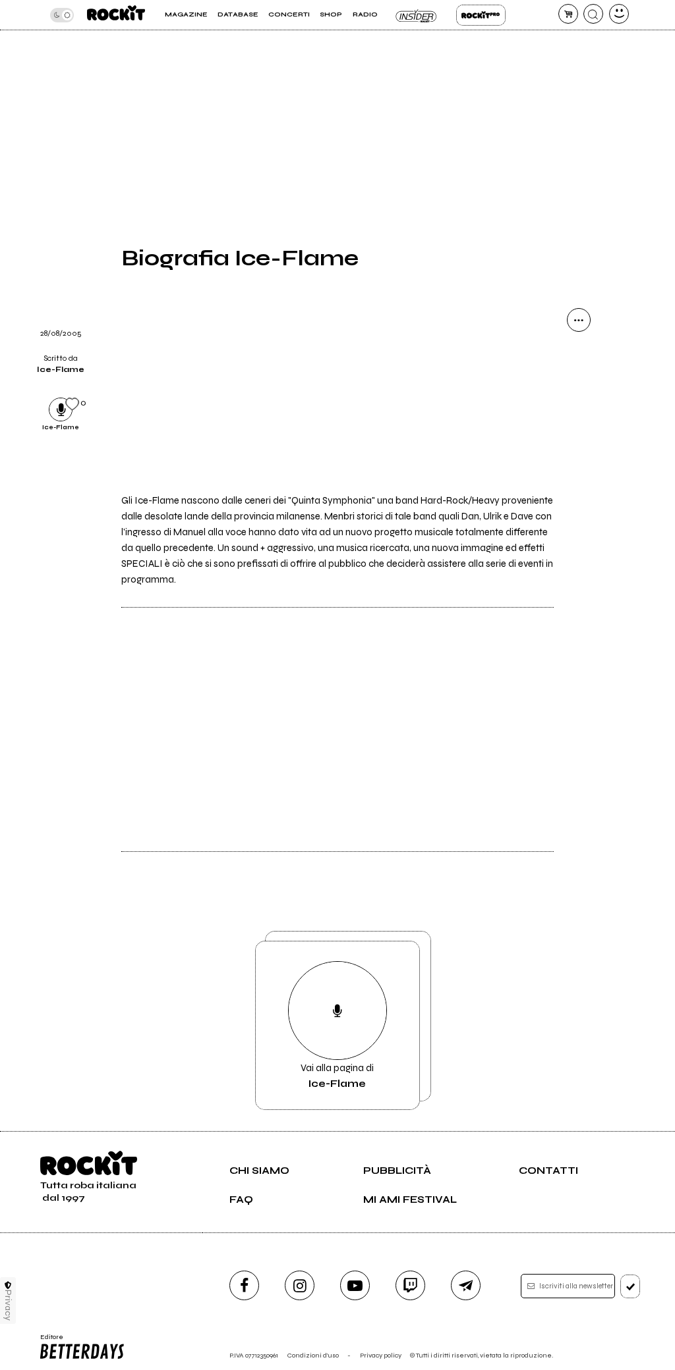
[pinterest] (579, 521)
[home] (116, 15)
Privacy (8, 1305)
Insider (417, 15)
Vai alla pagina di (337, 1076)
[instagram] (299, 1285)
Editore (48, 1341)
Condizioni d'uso (313, 1355)
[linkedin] (579, 488)
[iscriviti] (630, 1286)
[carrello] (568, 14)
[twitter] (579, 421)
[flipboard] (579, 387)
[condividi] (579, 320)
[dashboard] (619, 14)
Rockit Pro (481, 15)
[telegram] (466, 1285)
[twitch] (410, 1285)
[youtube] (355, 1285)
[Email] (579, 353)
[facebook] (579, 454)
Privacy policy (380, 1355)
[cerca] (593, 14)
